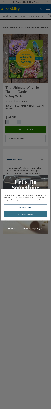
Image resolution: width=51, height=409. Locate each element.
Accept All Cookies (25, 214)
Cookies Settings (25, 207)
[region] (25, 204)
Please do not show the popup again (27, 228)
